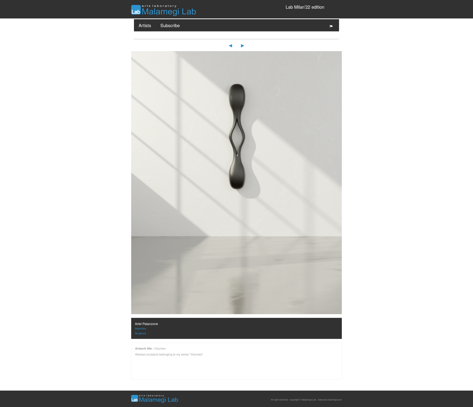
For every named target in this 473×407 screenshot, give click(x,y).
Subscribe (170, 25)
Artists (145, 25)
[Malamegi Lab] (163, 10)
